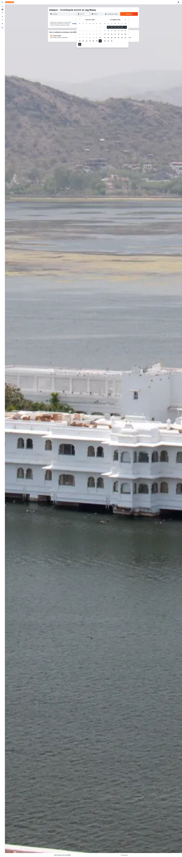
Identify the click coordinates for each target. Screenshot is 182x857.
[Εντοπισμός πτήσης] (2, 19)
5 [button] (86, 30)
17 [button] (79, 37)
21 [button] (93, 37)
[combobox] (64, 14)
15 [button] (96, 34)
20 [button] (90, 37)
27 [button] (90, 41)
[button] (2, 2)
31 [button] (79, 44)
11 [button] (83, 34)
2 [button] (100, 27)
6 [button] (125, 27)
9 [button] (100, 30)
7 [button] (93, 30)
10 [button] (79, 34)
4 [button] (118, 27)
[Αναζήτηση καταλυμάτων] (2, 9)
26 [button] (86, 41)
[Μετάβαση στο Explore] (2, 16)
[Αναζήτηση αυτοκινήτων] (2, 12)
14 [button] (93, 34)
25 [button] (83, 41)
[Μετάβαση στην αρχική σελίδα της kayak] (9, 2)
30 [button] (100, 41)
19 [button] (86, 37)
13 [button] (90, 34)
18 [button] (83, 37)
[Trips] (2, 23)
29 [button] (96, 41)
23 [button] (100, 37)
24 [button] (79, 41)
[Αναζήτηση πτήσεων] (2, 6)
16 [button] (100, 34)
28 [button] (93, 41)
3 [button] (79, 30)
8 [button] (96, 30)
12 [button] (86, 34)
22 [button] (96, 37)
